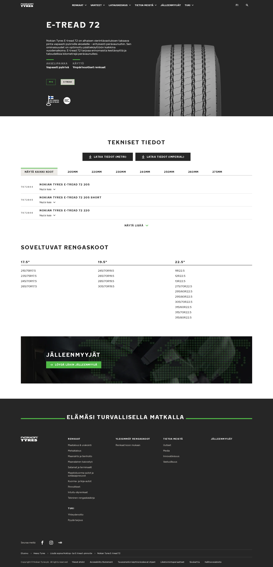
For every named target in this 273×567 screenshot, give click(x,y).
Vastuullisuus (170, 461)
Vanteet (96, 5)
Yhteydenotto (75, 514)
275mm (217, 171)
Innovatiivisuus (171, 456)
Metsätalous (74, 450)
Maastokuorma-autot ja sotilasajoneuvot (81, 474)
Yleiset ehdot (78, 562)
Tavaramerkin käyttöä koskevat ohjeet (136, 562)
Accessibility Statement (101, 562)
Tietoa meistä (144, 5)
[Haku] (247, 5)
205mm (73, 171)
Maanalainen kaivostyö (80, 461)
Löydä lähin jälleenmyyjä (76, 364)
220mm (97, 171)
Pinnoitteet (74, 486)
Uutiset (167, 445)
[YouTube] (60, 542)
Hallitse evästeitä (213, 562)
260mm (193, 171)
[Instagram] (51, 542)
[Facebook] (42, 542)
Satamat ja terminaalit (80, 467)
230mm (121, 171)
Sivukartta (195, 562)
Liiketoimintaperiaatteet (173, 562)
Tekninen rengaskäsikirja (81, 497)
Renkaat (77, 5)
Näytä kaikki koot (39, 171)
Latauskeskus (118, 5)
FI (237, 5)
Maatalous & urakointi (79, 445)
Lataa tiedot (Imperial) (165, 156)
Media (166, 450)
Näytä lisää (133, 225)
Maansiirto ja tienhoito (80, 456)
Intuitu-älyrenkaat (78, 492)
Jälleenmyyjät (171, 5)
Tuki (187, 5)
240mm (145, 171)
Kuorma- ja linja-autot (79, 481)
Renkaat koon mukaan (128, 445)
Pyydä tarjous (75, 520)
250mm (169, 171)
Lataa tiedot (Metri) (110, 156)
